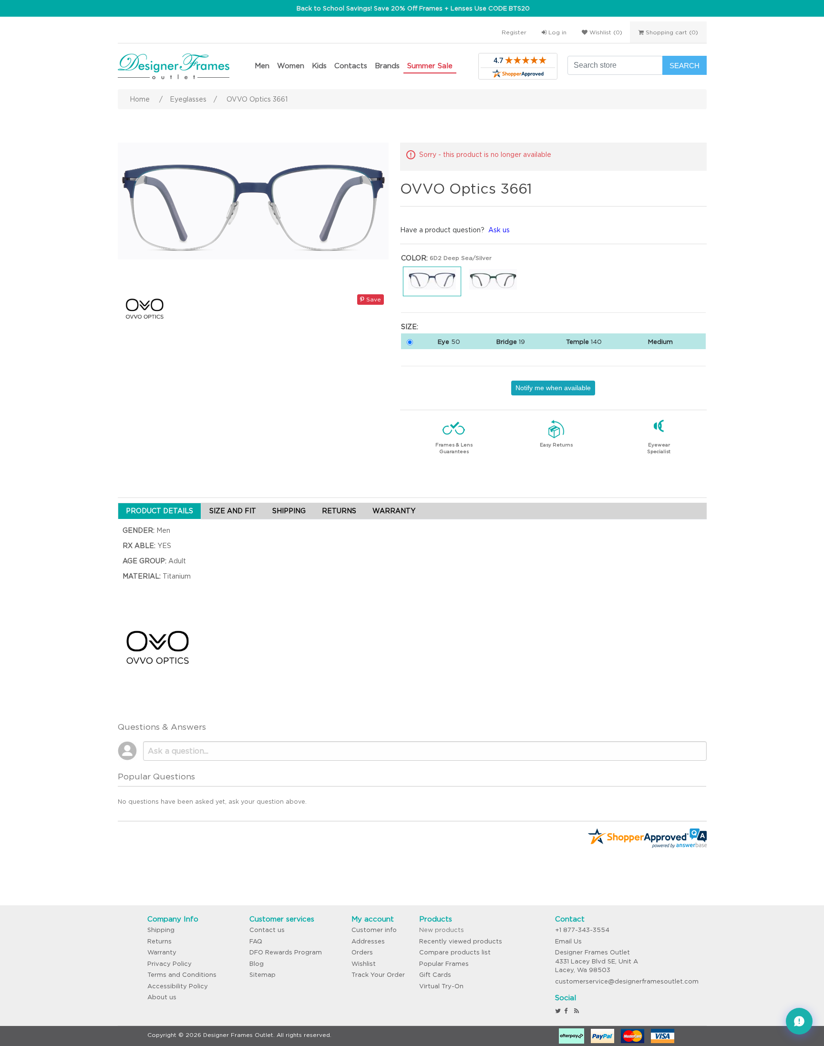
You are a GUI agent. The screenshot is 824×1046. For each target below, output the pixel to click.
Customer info (374, 929)
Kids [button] (319, 66)
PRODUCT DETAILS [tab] (159, 511)
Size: (409, 327)
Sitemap (262, 974)
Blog (256, 963)
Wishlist (363, 963)
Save (372, 299)
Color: (414, 258)
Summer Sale (430, 66)
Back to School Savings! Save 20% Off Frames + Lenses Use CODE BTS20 (413, 8)
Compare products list (455, 952)
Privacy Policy (169, 963)
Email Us (568, 941)
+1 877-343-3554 (582, 929)
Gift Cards (435, 974)
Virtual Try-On (441, 986)
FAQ (255, 941)
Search (685, 66)
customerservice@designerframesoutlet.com (627, 981)
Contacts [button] (350, 66)
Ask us (499, 230)
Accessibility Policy (177, 986)
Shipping (161, 929)
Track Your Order (378, 974)
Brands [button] (387, 66)
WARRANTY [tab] (393, 511)
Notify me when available (553, 388)
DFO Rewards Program (285, 952)
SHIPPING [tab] (289, 511)
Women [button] (290, 66)
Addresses (368, 941)
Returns (159, 941)
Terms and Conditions (181, 974)
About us (161, 997)
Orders (362, 952)
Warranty (161, 952)
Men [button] (262, 66)
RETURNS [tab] (339, 511)
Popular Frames (444, 963)
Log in (556, 32)
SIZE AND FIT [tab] (232, 511)
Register (514, 32)
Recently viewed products (460, 941)
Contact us (267, 929)
